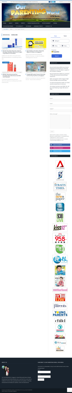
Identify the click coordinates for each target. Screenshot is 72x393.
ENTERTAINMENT (46, 23)
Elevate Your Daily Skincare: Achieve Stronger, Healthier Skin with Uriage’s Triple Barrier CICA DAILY (12, 52)
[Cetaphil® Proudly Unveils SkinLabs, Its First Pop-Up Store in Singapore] (36, 67)
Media (16, 23)
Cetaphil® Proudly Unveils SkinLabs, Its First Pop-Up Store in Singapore (36, 75)
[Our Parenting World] (36, 12)
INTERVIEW (28, 26)
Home (4, 23)
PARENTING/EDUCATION (33, 23)
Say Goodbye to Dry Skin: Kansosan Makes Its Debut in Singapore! (35, 51)
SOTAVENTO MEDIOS (12, 391)
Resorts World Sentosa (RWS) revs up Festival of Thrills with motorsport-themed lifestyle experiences (59, 75)
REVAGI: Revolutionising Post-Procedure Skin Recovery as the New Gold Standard (12, 75)
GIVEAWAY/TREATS (38, 26)
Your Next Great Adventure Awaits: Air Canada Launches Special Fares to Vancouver (24, 1)
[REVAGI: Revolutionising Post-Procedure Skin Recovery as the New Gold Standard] (12, 67)
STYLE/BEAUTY (19, 26)
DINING (55, 23)
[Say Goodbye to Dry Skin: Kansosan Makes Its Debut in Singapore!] (36, 43)
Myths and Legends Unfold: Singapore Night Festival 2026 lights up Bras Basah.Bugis (59, 79)
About (10, 23)
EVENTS (23, 23)
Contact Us (49, 26)
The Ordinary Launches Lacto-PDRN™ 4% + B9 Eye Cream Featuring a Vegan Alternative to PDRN (59, 88)
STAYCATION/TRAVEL (8, 26)
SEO (6, 391)
